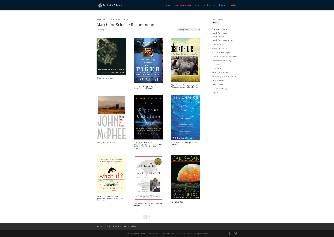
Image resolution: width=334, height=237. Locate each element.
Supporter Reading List (221, 52)
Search (215, 23)
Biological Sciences (220, 72)
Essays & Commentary (221, 60)
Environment (217, 68)
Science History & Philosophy (224, 56)
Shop (220, 5)
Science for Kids (218, 44)
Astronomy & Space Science (224, 76)
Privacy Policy (130, 226)
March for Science (183, 5)
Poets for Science (219, 48)
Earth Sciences (218, 80)
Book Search (209, 5)
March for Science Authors (223, 40)
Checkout (233, 5)
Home (169, 5)
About (197, 5)
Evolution (216, 64)
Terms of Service (113, 226)
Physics (215, 92)
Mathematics (217, 84)
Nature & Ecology (219, 88)
